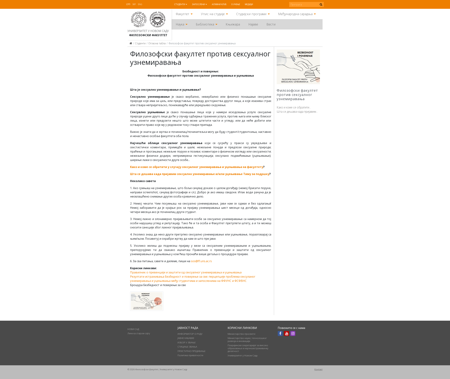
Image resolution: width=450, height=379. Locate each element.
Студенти (179, 4)
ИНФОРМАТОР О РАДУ (190, 333)
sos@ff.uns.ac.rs (201, 261)
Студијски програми (251, 14)
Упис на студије (213, 14)
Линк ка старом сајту (138, 333)
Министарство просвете (241, 333)
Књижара (233, 24)
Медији (249, 4)
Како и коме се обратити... (294, 107)
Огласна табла (157, 43)
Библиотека (205, 24)
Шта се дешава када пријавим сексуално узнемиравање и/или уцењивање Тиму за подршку (199, 174)
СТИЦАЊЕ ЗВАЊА (187, 346)
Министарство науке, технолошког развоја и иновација (247, 339)
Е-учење (236, 4)
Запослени (198, 4)
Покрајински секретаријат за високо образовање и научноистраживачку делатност (248, 348)
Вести (271, 24)
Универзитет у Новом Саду (148, 31)
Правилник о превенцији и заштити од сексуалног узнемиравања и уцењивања (186, 272)
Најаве (253, 24)
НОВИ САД (133, 329)
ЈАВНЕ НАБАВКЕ (186, 338)
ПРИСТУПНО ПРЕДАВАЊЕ (191, 351)
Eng (140, 4)
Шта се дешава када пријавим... (297, 112)
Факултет (182, 14)
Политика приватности (190, 355)
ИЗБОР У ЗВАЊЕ (187, 342)
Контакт (318, 369)
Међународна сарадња (295, 14)
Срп (128, 4)
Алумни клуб (219, 4)
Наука (180, 24)
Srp (134, 4)
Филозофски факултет (148, 35)
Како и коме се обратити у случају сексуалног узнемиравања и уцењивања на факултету (196, 167)
